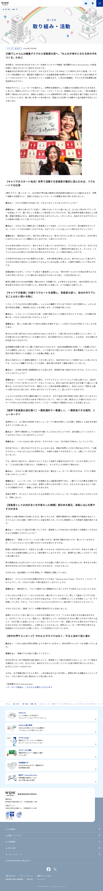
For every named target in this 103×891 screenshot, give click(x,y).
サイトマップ (41, 879)
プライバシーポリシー (26, 876)
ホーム (7, 704)
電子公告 (30, 879)
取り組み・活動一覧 (11, 9)
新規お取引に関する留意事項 (14, 879)
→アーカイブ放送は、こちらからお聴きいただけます (28, 687)
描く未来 (16, 704)
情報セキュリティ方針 (44, 876)
